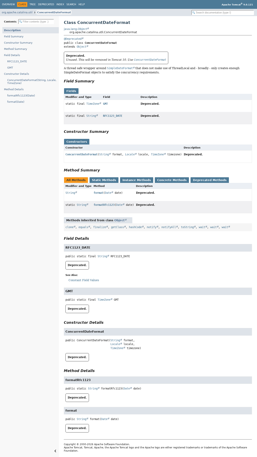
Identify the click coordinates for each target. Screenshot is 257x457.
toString (187, 227)
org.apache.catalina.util (17, 12)
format (98, 192)
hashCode (135, 227)
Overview (8, 4)
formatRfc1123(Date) (21, 95)
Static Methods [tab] (104, 180)
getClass (117, 227)
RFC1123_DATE (17, 61)
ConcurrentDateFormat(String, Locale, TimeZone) (31, 82)
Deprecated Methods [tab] (209, 180)
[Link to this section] (97, 81)
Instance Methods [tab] (136, 180)
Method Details (14, 89)
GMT (10, 67)
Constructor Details (16, 73)
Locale (130, 154)
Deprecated (46, 4)
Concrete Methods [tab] (172, 180)
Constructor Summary (18, 42)
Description (12, 30)
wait (202, 227)
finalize (99, 227)
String (91, 115)
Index (60, 4)
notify (151, 227)
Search (71, 4)
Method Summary (15, 48)
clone (69, 227)
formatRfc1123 (104, 204)
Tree (33, 4)
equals (83, 227)
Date (108, 192)
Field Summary (13, 36)
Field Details (12, 55)
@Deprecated (73, 38)
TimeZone (92, 103)
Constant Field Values (83, 280)
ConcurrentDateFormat (54, 12)
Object (81, 46)
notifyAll (168, 227)
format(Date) (15, 101)
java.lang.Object (75, 29)
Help (82, 4)
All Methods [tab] (76, 180)
